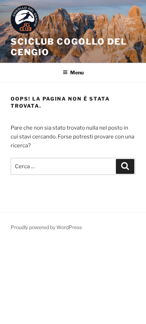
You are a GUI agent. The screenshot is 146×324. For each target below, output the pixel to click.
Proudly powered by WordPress (46, 227)
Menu (77, 72)
